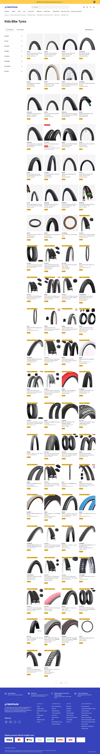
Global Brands (56, 11)
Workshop (68, 708)
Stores (38, 706)
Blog (38, 713)
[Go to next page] (65, 683)
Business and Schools (76, 11)
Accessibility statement (10, 747)
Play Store (68, 706)
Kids (24, 11)
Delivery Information (56, 706)
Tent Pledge (69, 719)
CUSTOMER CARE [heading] (56, 703)
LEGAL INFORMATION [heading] (86, 703)
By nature (7, 56)
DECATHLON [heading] (40, 703)
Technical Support (56, 724)
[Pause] (94, 2)
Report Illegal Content (57, 721)
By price (7, 36)
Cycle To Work (69, 715)
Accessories (31, 11)
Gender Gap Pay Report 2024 (88, 719)
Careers (39, 721)
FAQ (52, 719)
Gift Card (68, 721)
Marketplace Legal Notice (87, 726)
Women (14, 11)
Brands (38, 717)
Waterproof (39, 11)
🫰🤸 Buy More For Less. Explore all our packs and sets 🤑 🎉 (48, 2)
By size (6, 41)
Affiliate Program (41, 719)
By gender (7, 61)
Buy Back (68, 710)
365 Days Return (55, 710)
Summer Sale (47, 11)
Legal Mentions (85, 715)
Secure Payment (85, 710)
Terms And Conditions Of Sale (88, 708)
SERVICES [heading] (68, 703)
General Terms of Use (86, 713)
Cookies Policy (84, 728)
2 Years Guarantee (56, 713)
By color (7, 71)
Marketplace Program (42, 710)
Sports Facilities (70, 713)
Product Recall (55, 717)
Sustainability (40, 715)
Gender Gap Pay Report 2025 (88, 721)
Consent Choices (85, 706)
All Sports (7, 11)
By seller (7, 51)
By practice (7, 66)
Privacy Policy (84, 724)
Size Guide (54, 715)
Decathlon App (40, 708)
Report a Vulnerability (86, 717)
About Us (54, 708)
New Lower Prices (65, 11)
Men (19, 11)
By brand (7, 46)
